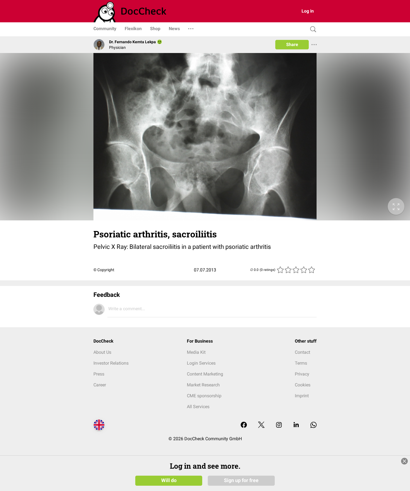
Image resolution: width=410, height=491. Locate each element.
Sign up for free (241, 480)
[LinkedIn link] (296, 425)
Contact (302, 352)
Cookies (302, 384)
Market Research (203, 384)
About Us (102, 352)
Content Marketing (205, 374)
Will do (169, 480)
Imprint (302, 395)
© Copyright (103, 270)
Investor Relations (111, 363)
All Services (198, 406)
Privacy (302, 374)
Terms (301, 363)
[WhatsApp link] (313, 425)
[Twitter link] (261, 425)
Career (99, 384)
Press (98, 374)
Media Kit (196, 352)
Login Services (201, 363)
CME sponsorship (204, 395)
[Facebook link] (244, 425)
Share (292, 44)
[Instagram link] (279, 425)
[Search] (312, 29)
